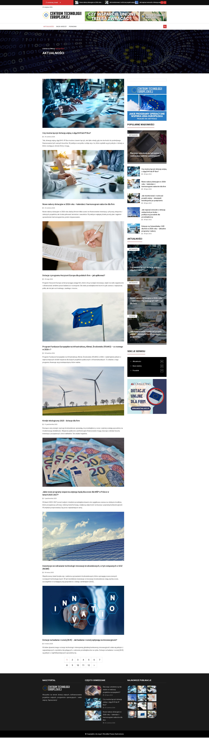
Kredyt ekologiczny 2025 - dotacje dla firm (61, 421)
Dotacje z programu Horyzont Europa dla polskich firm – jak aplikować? (73, 275)
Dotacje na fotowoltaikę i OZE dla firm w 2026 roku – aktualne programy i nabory (154, 228)
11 (83, 665)
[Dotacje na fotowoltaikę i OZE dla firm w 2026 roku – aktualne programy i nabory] (136, 2)
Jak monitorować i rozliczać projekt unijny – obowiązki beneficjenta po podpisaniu (152, 198)
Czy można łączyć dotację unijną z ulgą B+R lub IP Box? (66, 133)
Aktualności (48, 26)
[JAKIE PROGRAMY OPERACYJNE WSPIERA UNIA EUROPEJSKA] (147, 103)
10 (78, 665)
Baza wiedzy (61, 26)
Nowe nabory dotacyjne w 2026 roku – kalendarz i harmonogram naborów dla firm (78, 204)
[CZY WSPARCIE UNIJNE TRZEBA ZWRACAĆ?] (126, 16)
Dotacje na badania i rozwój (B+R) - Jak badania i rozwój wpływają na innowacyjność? (79, 640)
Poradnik (73, 26)
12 (89, 665)
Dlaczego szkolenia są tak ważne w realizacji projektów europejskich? (112, 689)
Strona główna (48, 48)
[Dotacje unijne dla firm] (147, 396)
